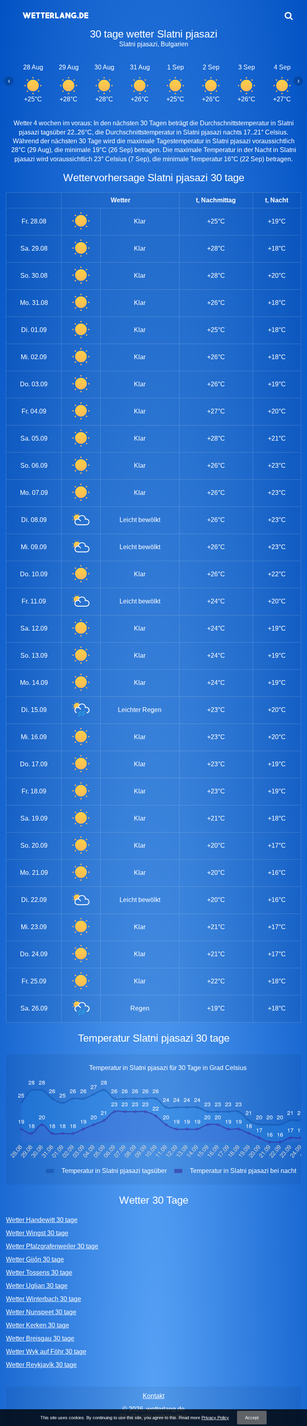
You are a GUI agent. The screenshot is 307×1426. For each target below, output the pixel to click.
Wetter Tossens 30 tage (39, 1272)
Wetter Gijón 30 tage (35, 1259)
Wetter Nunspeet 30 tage (41, 1312)
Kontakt (153, 1395)
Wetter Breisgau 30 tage (40, 1338)
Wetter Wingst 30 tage (37, 1233)
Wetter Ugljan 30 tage (37, 1285)
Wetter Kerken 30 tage (37, 1325)
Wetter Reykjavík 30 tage (41, 1364)
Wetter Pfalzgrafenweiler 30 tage (52, 1246)
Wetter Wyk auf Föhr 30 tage (46, 1351)
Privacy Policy (215, 1417)
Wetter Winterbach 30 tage (43, 1298)
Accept (252, 1417)
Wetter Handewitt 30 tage (42, 1219)
